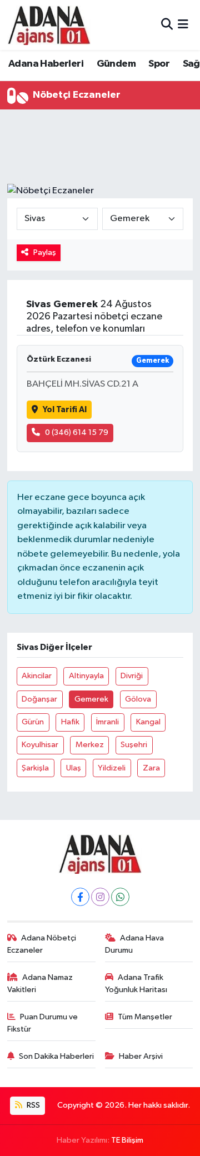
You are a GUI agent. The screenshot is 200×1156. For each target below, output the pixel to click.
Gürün (33, 722)
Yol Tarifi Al (65, 410)
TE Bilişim (127, 1140)
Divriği (132, 676)
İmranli (107, 722)
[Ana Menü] (183, 24)
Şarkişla (35, 768)
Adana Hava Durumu (134, 944)
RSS (32, 1105)
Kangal (148, 722)
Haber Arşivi (141, 1056)
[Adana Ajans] (49, 25)
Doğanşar (39, 699)
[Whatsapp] (120, 897)
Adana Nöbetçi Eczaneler (42, 944)
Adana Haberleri (45, 64)
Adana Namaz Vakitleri (40, 983)
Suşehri (134, 744)
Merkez (90, 744)
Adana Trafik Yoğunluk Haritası (136, 983)
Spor (158, 64)
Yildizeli (112, 768)
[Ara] (167, 24)
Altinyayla (86, 676)
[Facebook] (80, 897)
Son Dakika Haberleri (56, 1056)
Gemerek (91, 699)
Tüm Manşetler (145, 1017)
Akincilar (37, 676)
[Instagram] (100, 897)
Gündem (116, 64)
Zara (151, 768)
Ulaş (73, 768)
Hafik (70, 722)
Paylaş (44, 252)
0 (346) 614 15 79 (76, 432)
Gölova (138, 699)
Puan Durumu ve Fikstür (42, 1023)
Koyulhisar (40, 744)
